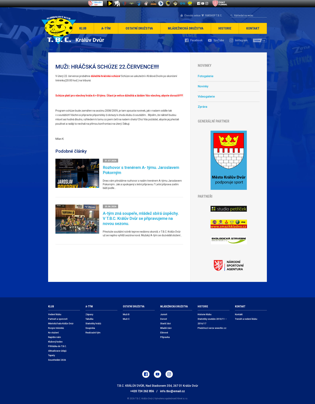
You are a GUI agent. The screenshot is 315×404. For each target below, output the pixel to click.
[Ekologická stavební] (229, 240)
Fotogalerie (205, 76)
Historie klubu (204, 314)
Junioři (163, 314)
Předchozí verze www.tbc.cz (212, 328)
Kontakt (252, 28)
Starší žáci (165, 323)
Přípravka (165, 337)
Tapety (51, 355)
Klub (82, 28)
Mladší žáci (166, 328)
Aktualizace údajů (57, 351)
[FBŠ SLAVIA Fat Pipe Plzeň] (146, 3)
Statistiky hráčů (93, 323)
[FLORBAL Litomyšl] (124, 3)
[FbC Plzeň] (182, 3)
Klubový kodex (55, 341)
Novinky (203, 86)
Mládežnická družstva (185, 28)
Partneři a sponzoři (57, 319)
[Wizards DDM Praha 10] (153, 3)
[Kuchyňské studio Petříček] (229, 209)
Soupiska (90, 328)
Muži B (126, 314)
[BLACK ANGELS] (117, 3)
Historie (224, 28)
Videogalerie (206, 96)
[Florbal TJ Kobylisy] (175, 3)
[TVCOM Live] (260, 40)
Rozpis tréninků (56, 328)
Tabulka (89, 319)
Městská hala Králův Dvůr (60, 323)
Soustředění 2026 (57, 360)
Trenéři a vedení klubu (246, 319)
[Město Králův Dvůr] (229, 160)
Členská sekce (192, 15)
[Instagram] (207, 3)
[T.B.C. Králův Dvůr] (190, 3)
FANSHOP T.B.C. (213, 15)
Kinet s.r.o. (182, 398)
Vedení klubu (54, 314)
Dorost (163, 319)
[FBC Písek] (131, 3)
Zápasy (89, 314)
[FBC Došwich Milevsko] (139, 3)
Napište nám (54, 337)
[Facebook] (199, 3)
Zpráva (202, 106)
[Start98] (109, 3)
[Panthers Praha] (168, 3)
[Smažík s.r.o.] (229, 224)
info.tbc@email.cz (172, 391)
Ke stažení (53, 332)
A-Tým (106, 28)
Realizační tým (92, 332)
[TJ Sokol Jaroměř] (160, 3)
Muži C (126, 319)
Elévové (164, 332)
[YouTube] (203, 3)
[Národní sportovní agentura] (229, 265)
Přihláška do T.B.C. (57, 346)
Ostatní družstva (139, 28)
